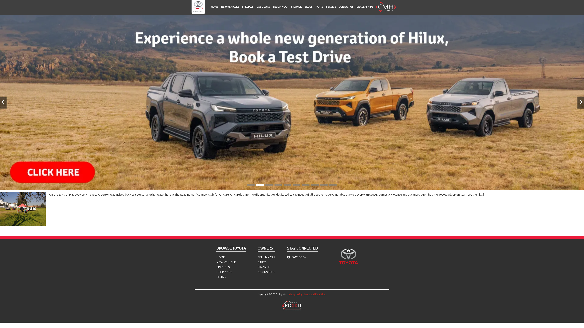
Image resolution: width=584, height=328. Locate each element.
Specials (223, 267)
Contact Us (266, 272)
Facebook (298, 257)
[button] (251, 185)
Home (220, 257)
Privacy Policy (295, 294)
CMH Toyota (198, 7)
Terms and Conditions (315, 294)
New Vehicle (226, 262)
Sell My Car (266, 257)
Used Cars (224, 272)
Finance (264, 267)
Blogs (221, 277)
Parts (262, 262)
